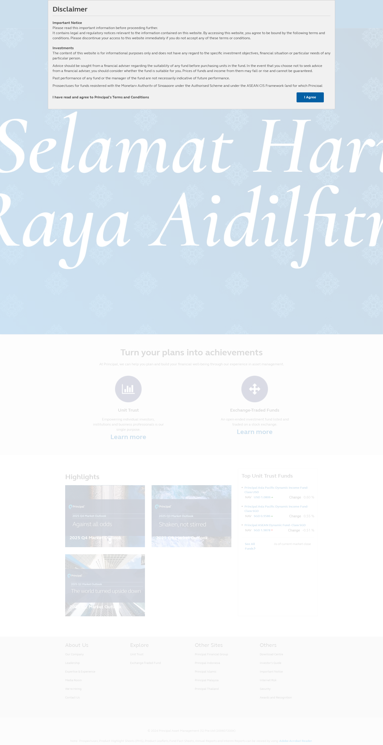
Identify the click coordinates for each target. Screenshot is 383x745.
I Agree (310, 97)
